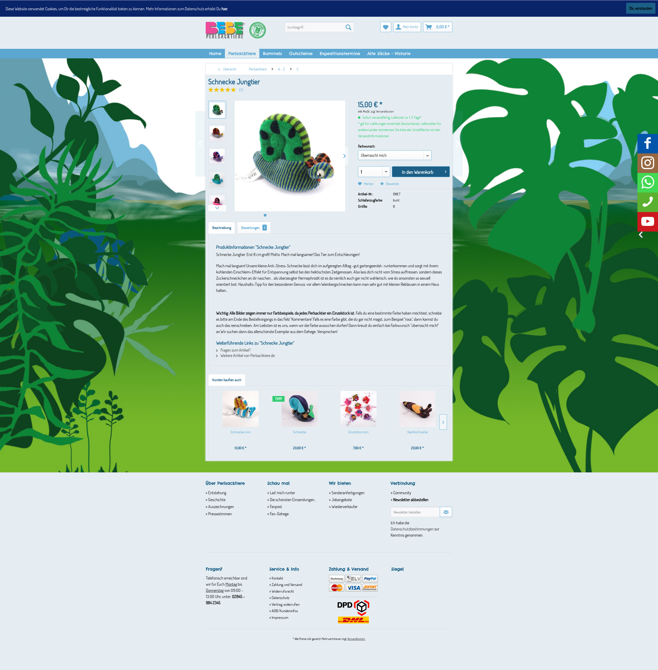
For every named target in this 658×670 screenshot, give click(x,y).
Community (401, 492)
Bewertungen (253, 227)
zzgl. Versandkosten (382, 111)
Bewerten (392, 183)
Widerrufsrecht (282, 591)
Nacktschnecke (417, 431)
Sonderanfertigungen (347, 492)
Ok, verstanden (640, 8)
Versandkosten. (356, 639)
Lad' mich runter (282, 492)
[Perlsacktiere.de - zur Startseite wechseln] (236, 33)
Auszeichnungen (220, 506)
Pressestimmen (219, 513)
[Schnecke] (300, 409)
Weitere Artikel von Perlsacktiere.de (247, 355)
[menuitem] (319, 27)
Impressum (279, 617)
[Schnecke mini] (241, 409)
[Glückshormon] (359, 409)
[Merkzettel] (385, 27)
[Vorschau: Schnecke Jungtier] (217, 110)
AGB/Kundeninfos (284, 610)
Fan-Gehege (279, 513)
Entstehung (216, 492)
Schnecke (299, 431)
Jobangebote (341, 499)
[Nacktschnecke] (418, 409)
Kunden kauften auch (226, 379)
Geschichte (216, 499)
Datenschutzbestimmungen (412, 528)
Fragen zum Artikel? (235, 350)
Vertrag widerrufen (285, 604)
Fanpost (275, 506)
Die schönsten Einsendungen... (293, 499)
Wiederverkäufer (344, 506)
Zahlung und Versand (286, 584)
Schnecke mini (241, 431)
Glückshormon (358, 431)
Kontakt (277, 578)
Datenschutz (280, 597)
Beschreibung (221, 227)
